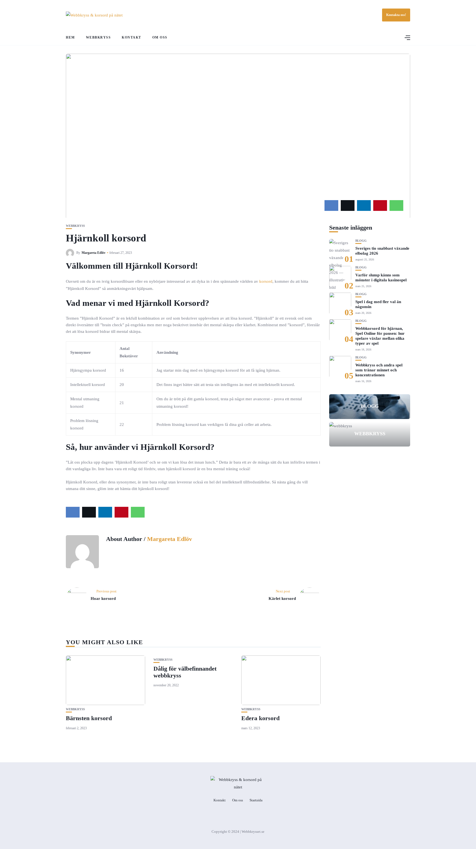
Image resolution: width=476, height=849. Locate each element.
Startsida (256, 800)
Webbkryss (98, 37)
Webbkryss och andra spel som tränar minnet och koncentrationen (378, 370)
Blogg (361, 240)
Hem (70, 37)
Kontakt (131, 37)
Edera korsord (260, 718)
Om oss (159, 37)
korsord (265, 281)
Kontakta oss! (396, 15)
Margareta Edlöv (94, 253)
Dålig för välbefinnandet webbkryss (185, 672)
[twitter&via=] (348, 205)
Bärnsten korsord (89, 718)
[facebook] (331, 205)
